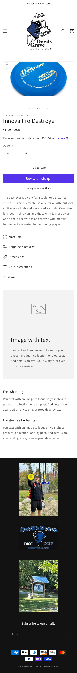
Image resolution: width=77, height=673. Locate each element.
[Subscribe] (64, 634)
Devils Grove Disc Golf (33, 666)
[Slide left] (29, 108)
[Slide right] (47, 108)
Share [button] (11, 277)
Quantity (8, 145)
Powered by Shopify (51, 666)
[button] (5, 31)
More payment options (38, 188)
